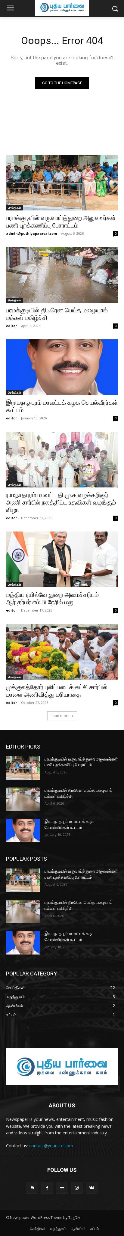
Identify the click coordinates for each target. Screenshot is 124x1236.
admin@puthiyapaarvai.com (31, 233)
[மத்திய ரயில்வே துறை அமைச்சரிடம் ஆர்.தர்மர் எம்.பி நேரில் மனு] (62, 559)
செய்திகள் (14, 208)
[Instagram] (77, 1188)
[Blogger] (32, 1188)
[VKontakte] (92, 1188)
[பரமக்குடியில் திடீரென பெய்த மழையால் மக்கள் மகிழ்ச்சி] (62, 275)
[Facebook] (47, 1188)
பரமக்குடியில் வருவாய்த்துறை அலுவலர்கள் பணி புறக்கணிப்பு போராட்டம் (61, 221)
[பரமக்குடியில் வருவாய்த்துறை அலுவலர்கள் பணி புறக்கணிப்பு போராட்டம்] (62, 182)
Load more (60, 715)
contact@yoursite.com (51, 1145)
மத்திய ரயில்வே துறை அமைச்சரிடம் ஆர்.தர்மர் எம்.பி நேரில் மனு (52, 598)
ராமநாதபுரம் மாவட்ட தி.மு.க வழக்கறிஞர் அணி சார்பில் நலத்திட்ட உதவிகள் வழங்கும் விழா (61, 502)
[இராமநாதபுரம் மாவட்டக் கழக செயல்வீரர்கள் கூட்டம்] (62, 367)
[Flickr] (62, 1188)
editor (11, 325)
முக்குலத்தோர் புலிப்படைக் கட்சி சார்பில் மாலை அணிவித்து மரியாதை (56, 691)
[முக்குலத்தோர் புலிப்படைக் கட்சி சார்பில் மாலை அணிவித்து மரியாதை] (62, 652)
